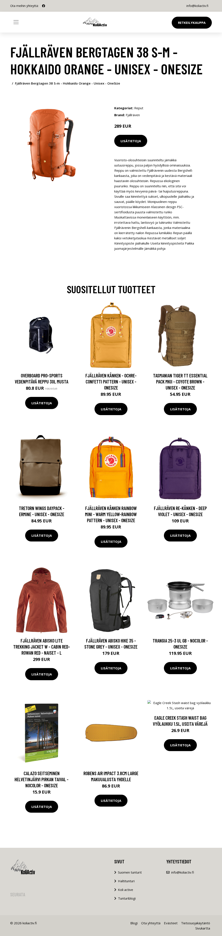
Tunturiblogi (127, 898)
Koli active (125, 889)
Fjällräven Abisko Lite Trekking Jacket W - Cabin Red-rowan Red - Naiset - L (41, 647)
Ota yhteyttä (150, 923)
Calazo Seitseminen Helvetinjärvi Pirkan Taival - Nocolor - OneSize (42, 779)
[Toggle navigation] (16, 22)
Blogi (134, 923)
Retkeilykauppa (192, 22)
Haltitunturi (126, 881)
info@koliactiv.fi (197, 6)
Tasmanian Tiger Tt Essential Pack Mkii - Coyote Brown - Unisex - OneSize (180, 381)
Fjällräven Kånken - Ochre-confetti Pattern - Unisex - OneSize (111, 381)
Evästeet (171, 923)
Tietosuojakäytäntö (195, 923)
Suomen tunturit (130, 872)
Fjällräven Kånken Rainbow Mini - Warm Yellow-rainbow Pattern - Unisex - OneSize (111, 514)
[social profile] (43, 6)
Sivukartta (202, 928)
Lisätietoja (131, 141)
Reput (138, 108)
